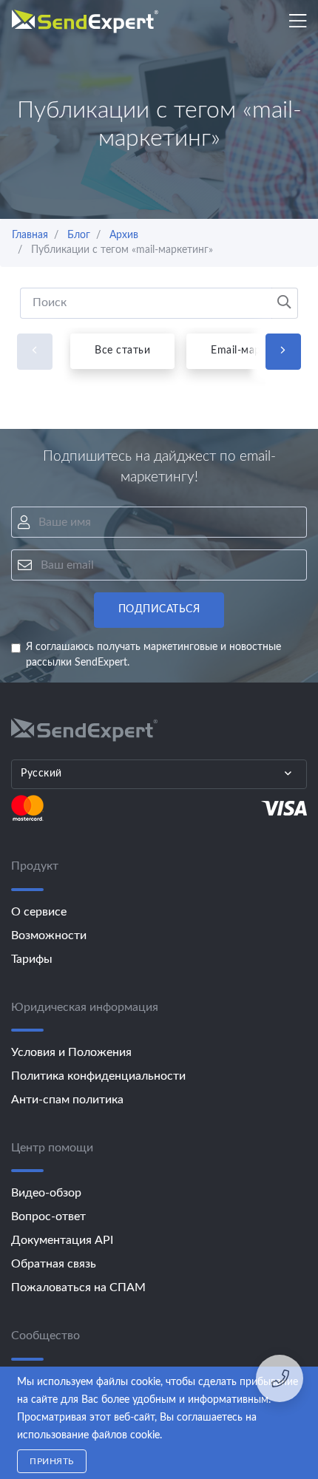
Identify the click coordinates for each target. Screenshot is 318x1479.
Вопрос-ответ (48, 1216)
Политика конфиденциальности (98, 1076)
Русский (41, 773)
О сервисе (39, 912)
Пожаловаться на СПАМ (78, 1287)
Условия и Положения (71, 1052)
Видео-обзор (46, 1193)
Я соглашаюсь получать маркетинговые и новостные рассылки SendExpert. (153, 655)
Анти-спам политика (67, 1100)
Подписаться (159, 609)
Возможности (49, 935)
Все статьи (122, 350)
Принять (52, 1461)
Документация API (62, 1240)
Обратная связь (53, 1264)
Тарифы (32, 959)
